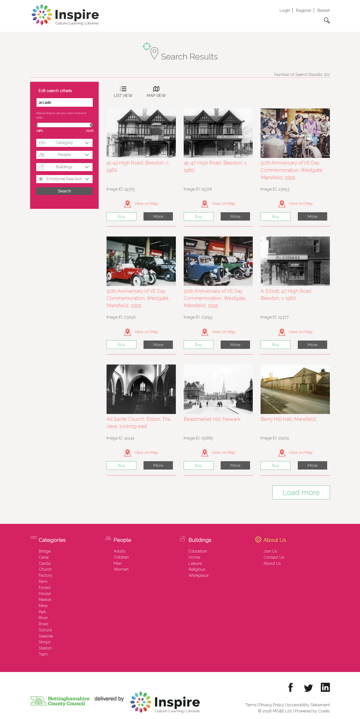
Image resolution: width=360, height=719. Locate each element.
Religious (197, 569)
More (158, 216)
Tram (43, 654)
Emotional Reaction (64, 178)
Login (285, 10)
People (64, 154)
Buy (121, 216)
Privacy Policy (271, 704)
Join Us (270, 551)
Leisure (195, 563)
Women (121, 569)
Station (45, 648)
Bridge (45, 551)
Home (194, 557)
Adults (119, 551)
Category (64, 142)
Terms (251, 704)
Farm (43, 581)
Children (121, 557)
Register (303, 10)
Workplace (198, 575)
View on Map (146, 203)
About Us (272, 563)
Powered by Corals (312, 710)
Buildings (64, 166)
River (43, 617)
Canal (44, 557)
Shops (44, 641)
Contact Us (274, 557)
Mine (43, 605)
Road (43, 623)
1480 (39, 130)
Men (118, 563)
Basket (323, 10)
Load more (301, 492)
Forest (44, 587)
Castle (44, 563)
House (45, 593)
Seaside (46, 636)
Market (45, 599)
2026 (89, 130)
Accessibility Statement (308, 704)
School (45, 629)
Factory (45, 575)
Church (45, 569)
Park (42, 611)
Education (198, 551)
